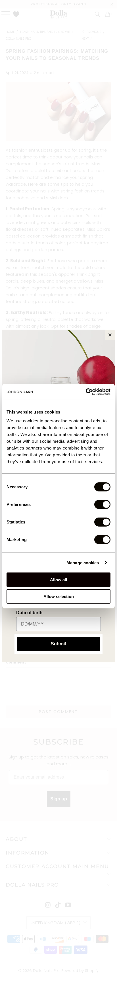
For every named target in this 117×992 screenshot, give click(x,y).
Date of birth (29, 612)
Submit (58, 643)
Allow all (58, 579)
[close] (110, 335)
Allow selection (58, 596)
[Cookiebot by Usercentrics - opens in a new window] (85, 392)
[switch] (102, 504)
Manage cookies (82, 562)
